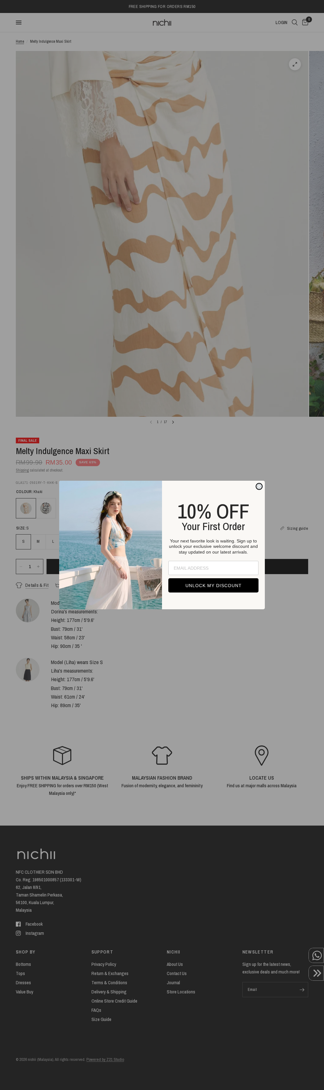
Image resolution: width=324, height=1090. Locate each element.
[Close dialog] (259, 486)
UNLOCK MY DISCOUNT (213, 585)
